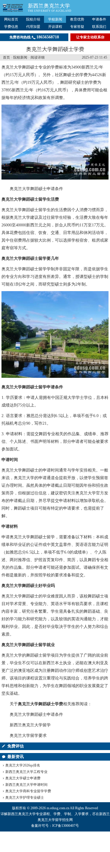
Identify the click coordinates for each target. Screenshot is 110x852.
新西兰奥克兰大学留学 (30, 725)
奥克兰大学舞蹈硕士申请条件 (36, 189)
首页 (6, 57)
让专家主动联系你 (90, 37)
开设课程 (55, 27)
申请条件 (99, 19)
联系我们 (99, 27)
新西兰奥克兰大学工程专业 (26, 772)
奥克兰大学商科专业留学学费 (28, 791)
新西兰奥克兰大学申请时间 (26, 785)
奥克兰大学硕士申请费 (22, 778)
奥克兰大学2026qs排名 (22, 765)
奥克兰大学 (11, 67)
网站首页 (11, 19)
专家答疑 (77, 27)
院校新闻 (20, 57)
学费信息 (11, 27)
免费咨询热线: (34, 37)
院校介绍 (33, 19)
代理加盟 (33, 27)
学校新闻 (55, 19)
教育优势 (77, 19)
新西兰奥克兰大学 (49, 6)
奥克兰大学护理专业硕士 (24, 797)
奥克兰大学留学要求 (28, 735)
